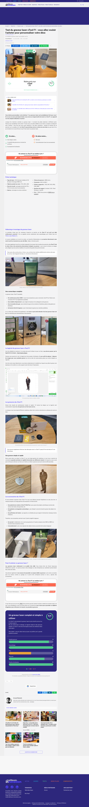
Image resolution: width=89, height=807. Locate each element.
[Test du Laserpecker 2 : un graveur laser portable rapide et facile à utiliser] (31, 737)
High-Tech (20, 4)
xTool (11, 681)
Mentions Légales (26, 803)
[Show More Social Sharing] (50, 46)
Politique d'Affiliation (61, 803)
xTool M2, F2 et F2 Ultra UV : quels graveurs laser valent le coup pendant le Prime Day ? (12, 724)
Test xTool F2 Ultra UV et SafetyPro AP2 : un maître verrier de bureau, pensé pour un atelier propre (48, 725)
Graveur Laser (20, 26)
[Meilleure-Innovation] (10, 4)
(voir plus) (32, 701)
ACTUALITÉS (8, 1)
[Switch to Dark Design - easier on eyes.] (81, 4)
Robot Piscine (41, 4)
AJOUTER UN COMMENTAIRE (31, 752)
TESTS (19, 1)
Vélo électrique (29, 790)
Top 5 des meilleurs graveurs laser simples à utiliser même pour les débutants (12, 746)
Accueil (7, 26)
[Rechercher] (83, 4)
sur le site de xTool (18, 160)
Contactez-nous (68, 790)
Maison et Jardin (27, 4)
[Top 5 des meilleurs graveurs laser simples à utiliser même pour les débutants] (13, 737)
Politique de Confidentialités (38, 803)
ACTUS (27, 781)
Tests (7, 681)
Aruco (45, 790)
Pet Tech (27, 793)
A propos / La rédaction (50, 803)
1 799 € (21, 603)
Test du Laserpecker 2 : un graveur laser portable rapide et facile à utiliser (30, 746)
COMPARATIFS (33, 1)
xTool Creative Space (22, 353)
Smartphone (56, 4)
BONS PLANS (25, 1)
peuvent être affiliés (36, 674)
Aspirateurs (34, 4)
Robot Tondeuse (49, 4)
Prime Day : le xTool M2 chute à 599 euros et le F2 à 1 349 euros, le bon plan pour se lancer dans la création (31, 725)
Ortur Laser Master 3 (11, 235)
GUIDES (14, 1)
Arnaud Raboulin (17, 698)
